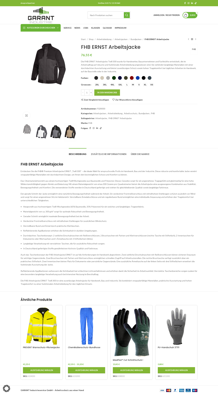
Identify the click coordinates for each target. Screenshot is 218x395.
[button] (24, 132)
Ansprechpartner (28, 3)
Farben (84, 78)
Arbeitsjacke (101, 118)
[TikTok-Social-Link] (195, 3)
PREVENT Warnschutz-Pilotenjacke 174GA (41, 349)
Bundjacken (136, 39)
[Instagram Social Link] (188, 3)
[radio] (96, 78)
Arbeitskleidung (104, 39)
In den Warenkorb (107, 92)
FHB (194, 49)
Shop (91, 39)
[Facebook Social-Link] (185, 3)
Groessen (85, 84)
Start (83, 39)
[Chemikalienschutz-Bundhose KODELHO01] (86, 326)
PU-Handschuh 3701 (168, 347)
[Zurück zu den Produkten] (192, 39)
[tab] (77, 152)
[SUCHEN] (127, 15)
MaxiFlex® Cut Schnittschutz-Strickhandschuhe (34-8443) (129, 361)
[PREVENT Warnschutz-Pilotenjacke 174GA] (41, 326)
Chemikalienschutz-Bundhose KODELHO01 (84, 349)
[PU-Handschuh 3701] (176, 326)
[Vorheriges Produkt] (188, 39)
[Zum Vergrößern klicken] (26, 115)
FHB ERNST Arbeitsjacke (120, 118)
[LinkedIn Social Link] (192, 3)
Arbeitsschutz (130, 113)
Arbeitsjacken (121, 39)
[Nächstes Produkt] (195, 39)
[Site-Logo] (41, 15)
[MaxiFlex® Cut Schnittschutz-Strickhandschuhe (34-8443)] (131, 332)
